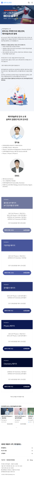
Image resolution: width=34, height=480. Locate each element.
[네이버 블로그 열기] (31, 460)
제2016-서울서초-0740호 (14, 470)
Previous (1, 418)
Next (32, 418)
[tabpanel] (7, 417)
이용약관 (3, 460)
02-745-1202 (18, 466)
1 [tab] (16, 427)
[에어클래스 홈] (6, 2)
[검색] (29, 2)
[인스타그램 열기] (28, 460)
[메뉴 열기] (31, 2)
